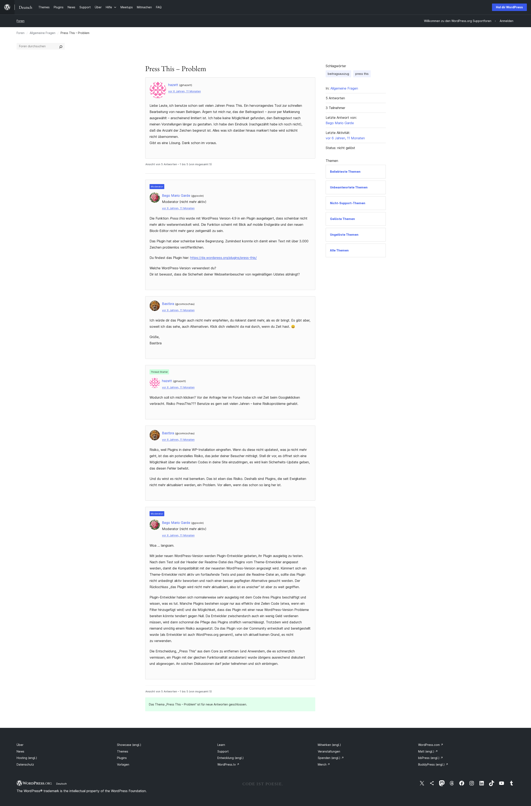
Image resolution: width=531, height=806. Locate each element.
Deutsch (61, 783)
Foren (20, 21)
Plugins (122, 758)
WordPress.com (430, 745)
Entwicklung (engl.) (230, 758)
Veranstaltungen (329, 751)
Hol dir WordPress (509, 7)
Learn (221, 745)
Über (20, 745)
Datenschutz (25, 764)
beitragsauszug (338, 73)
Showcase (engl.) (129, 745)
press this (362, 73)
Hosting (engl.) (27, 758)
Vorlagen (123, 764)
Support (223, 751)
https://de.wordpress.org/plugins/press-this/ (223, 258)
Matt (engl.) (428, 751)
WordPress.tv (228, 764)
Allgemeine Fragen (42, 33)
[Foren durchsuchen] (61, 46)
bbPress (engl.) (430, 758)
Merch (324, 764)
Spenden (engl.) (331, 758)
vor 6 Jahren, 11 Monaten (184, 91)
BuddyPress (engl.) (433, 764)
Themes (122, 751)
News (20, 751)
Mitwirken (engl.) (329, 745)
